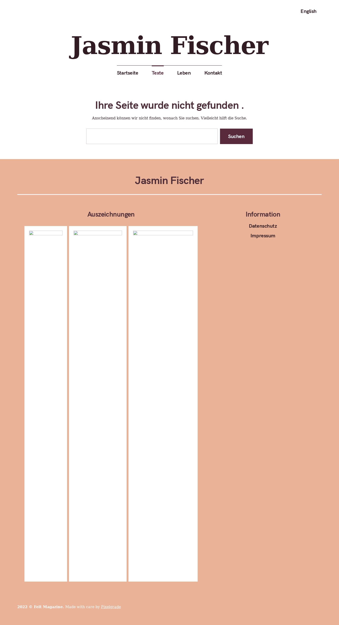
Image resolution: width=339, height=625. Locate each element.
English (308, 11)
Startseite (127, 72)
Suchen (236, 136)
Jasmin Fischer (169, 45)
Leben (184, 72)
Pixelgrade (111, 607)
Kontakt (213, 72)
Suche (327, 11)
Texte (158, 72)
